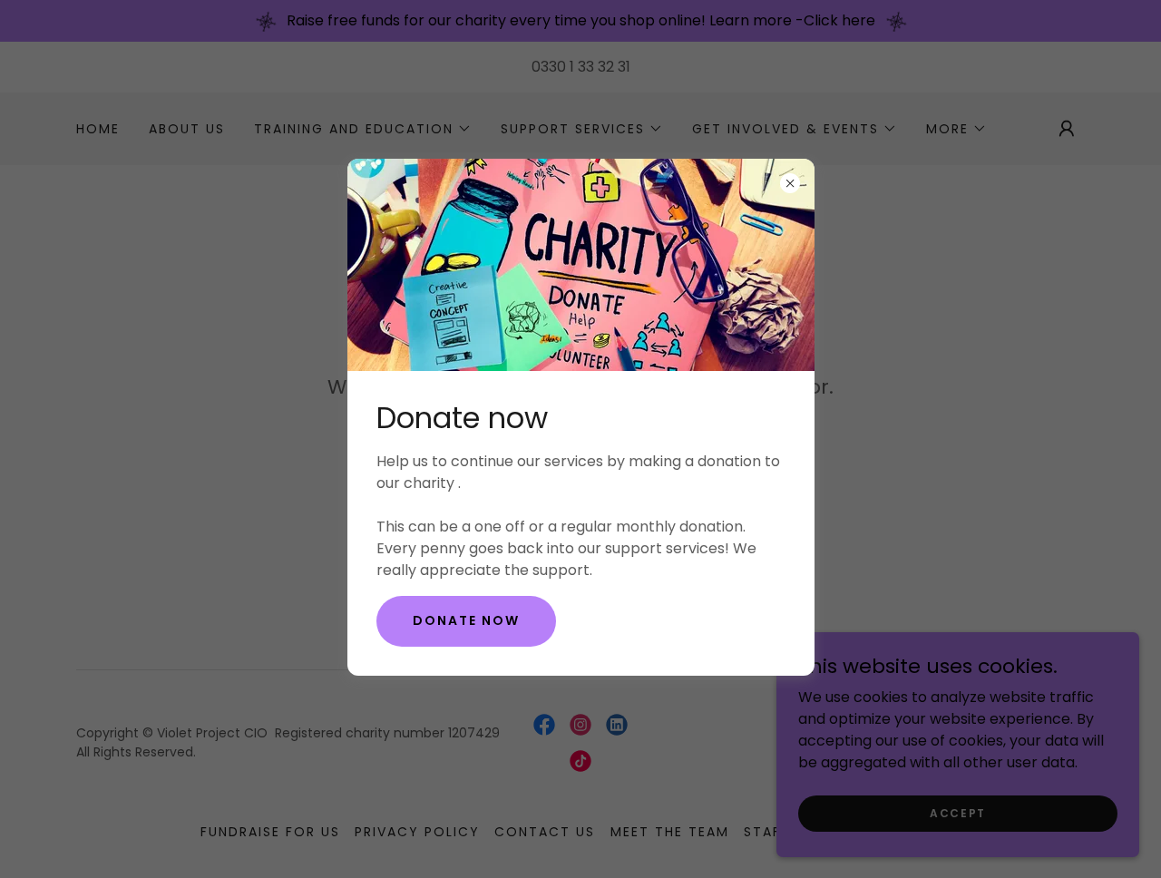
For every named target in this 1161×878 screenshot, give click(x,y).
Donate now (466, 620)
